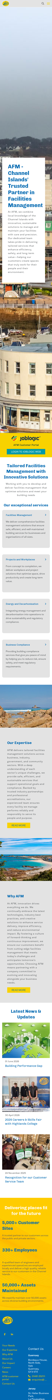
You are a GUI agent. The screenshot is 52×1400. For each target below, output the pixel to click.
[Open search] (42, 3)
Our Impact (8, 1363)
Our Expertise (9, 1349)
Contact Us (8, 1383)
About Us (7, 1358)
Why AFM (7, 1354)
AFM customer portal (10, 1378)
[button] (48, 3)
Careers (6, 1367)
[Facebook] (4, 1334)
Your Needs (8, 1345)
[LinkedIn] (12, 1334)
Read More (19, 825)
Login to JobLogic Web (26, 451)
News (5, 1371)
